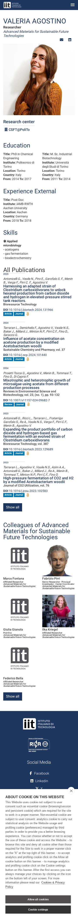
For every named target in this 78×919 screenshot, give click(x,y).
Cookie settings (38, 909)
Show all (12, 507)
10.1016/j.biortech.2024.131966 (28, 309)
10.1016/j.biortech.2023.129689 (28, 449)
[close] (71, 790)
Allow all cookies (38, 899)
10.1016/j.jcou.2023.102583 (25, 491)
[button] (61, 40)
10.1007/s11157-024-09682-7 (26, 400)
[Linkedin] (70, 40)
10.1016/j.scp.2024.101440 (25, 355)
